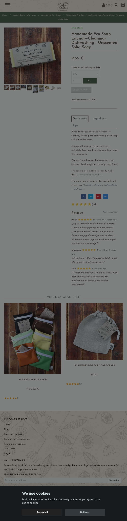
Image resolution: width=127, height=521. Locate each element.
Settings (84, 512)
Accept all (42, 512)
